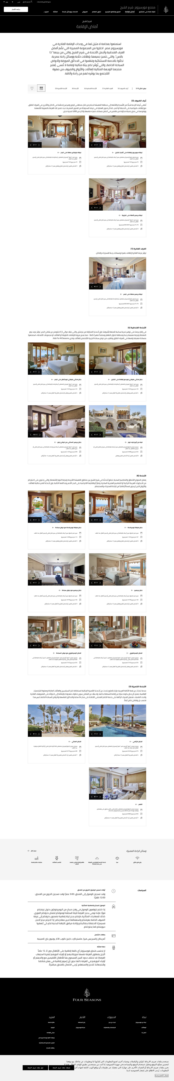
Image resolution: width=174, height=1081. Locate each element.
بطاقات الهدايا (50, 1048)
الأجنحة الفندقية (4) (90, 88)
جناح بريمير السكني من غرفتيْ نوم (69, 442)
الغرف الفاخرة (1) (107, 88)
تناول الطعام (96, 12)
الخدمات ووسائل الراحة (70, 12)
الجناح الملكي (76, 742)
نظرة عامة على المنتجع (147, 12)
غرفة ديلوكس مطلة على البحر (71, 153)
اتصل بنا (144, 1032)
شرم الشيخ (87, 21)
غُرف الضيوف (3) (123, 88)
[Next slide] (91, 145)
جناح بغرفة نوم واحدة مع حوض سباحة (68, 528)
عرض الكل (33, 851)
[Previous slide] (100, 145)
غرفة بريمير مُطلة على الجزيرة (132, 215)
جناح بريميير (138, 590)
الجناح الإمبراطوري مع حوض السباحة (68, 653)
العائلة (55, 12)
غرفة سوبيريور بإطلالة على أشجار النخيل (128, 153)
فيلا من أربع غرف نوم (135, 442)
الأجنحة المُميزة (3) (61, 88)
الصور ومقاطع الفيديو (113, 12)
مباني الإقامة (51, 1032)
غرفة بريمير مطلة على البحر (132, 294)
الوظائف (143, 1027)
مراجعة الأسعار (16, 9)
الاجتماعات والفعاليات (110, 1027)
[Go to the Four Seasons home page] (166, 9)
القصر (140, 804)
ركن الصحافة (81, 1022)
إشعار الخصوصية (162, 1075)
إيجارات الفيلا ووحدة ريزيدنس (46, 1038)
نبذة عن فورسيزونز (141, 1022)
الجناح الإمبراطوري (136, 653)
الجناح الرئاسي (137, 742)
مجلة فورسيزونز (80, 1027)
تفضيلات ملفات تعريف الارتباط (61, 1067)
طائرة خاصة (51, 1022)
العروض (85, 12)
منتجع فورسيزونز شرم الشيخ (137, 7)
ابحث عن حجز (112, 1022)
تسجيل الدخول (26, 2)
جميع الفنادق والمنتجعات (44, 2)
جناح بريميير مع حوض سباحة (71, 590)
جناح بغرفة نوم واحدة (135, 528)
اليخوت (53, 1027)
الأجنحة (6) (75, 88)
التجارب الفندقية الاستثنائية (47, 1043)
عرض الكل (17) (141, 88)
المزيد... (46, 12)
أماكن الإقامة (130, 12)
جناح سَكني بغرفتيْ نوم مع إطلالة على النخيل (126, 379)
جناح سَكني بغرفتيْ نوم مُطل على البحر (67, 379)
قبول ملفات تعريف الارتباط (35, 1067)
